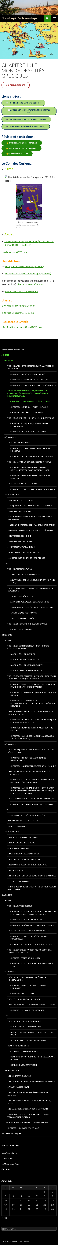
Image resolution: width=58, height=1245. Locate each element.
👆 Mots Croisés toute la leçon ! (21, 148)
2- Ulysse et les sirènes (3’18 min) (18, 312)
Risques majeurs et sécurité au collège (26, 815)
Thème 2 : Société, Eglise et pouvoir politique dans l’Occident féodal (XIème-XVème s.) (31, 677)
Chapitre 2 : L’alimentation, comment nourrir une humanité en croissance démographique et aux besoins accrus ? (32, 790)
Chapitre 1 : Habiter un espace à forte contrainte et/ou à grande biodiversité (29, 468)
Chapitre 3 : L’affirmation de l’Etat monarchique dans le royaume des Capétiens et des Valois (33, 703)
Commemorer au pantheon (23, 1065)
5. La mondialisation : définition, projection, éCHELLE (29, 1102)
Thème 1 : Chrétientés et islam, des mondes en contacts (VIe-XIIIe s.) (28, 647)
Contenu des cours (15, 85)
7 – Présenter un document (20, 541)
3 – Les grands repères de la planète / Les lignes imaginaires (29, 518)
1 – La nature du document (20, 500)
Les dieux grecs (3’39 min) (14, 252)
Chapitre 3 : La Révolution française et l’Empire (33, 925)
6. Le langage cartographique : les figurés (27, 1109)
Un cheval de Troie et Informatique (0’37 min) (28, 273)
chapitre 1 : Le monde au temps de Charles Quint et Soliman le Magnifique (33, 721)
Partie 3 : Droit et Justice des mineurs (28, 1040)
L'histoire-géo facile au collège (19, 18)
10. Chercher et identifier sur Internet (26, 558)
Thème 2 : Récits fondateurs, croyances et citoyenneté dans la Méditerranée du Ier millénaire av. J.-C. (27, 393)
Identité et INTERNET (17, 826)
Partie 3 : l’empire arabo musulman (26, 665)
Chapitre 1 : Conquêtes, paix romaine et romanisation (29, 424)
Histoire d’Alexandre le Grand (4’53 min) (21, 327)
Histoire (8, 360)
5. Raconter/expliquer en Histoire (23, 859)
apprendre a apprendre (12, 349)
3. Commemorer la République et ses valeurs (31, 607)
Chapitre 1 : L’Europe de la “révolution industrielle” (28, 937)
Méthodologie (11, 495)
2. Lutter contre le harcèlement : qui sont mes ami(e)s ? (32, 581)
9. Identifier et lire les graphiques (23, 552)
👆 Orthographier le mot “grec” (21, 143)
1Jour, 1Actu (7, 1158)
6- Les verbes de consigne (19, 536)
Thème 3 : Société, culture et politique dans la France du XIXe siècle (29, 951)
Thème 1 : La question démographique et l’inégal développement (30, 751)
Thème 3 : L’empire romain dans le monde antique (30, 418)
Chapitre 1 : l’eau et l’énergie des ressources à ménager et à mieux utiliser (32, 781)
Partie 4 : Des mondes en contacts (26, 670)
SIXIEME (5, 355)
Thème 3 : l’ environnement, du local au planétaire (31, 799)
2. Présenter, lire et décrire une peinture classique (32, 1081)
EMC (6, 563)
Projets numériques (11, 1133)
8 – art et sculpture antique (21, 547)
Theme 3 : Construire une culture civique (27, 624)
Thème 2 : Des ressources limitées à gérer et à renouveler (28, 772)
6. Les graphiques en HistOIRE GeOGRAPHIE (27, 865)
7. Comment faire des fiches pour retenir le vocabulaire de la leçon (28, 1115)
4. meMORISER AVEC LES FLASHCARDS (23, 854)
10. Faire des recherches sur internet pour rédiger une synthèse (32, 888)
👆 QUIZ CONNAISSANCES (17, 153)
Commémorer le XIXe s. (18, 1046)
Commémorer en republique (24, 1051)
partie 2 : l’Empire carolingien (24, 659)
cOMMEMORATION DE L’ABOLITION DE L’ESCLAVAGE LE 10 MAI (32, 1058)
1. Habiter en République (22, 596)
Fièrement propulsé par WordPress (15, 1241)
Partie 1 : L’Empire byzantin (23, 654)
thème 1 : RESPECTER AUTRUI (20, 569)
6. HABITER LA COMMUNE (21, 629)
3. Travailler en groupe (18, 848)
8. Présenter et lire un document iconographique (31, 876)
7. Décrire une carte (17, 870)
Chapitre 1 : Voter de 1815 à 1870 (25, 958)
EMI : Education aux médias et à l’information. (26, 1122)
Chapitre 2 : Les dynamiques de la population (31, 456)
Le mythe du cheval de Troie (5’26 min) (24, 266)
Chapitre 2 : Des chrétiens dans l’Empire (29, 432)
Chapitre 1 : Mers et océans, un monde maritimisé (28, 986)
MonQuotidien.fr (9, 1153)
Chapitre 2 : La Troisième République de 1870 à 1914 (31, 964)
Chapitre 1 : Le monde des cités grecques (30, 401)
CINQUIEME (6, 635)
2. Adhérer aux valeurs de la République (29, 602)
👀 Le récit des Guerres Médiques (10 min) (25, 126)
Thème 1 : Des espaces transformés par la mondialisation (26, 978)
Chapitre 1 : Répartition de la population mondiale (30, 449)
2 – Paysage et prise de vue (19, 511)
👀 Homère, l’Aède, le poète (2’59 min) (23, 103)
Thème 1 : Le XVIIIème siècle (19, 906)
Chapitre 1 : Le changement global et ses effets (32, 804)
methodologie (11, 1070)
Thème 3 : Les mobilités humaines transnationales (31, 1004)
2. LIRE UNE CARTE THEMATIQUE (21, 843)
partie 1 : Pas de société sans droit (26, 1026)
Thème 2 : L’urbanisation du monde (23, 999)
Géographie (10, 437)
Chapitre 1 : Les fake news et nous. (23, 1128)
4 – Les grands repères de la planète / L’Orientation (31, 525)
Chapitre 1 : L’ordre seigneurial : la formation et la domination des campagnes (32, 685)
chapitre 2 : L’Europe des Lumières (26, 920)
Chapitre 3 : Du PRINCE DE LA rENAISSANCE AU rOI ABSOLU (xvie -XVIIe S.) (32, 737)
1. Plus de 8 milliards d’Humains (25, 574)
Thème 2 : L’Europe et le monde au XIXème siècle (29, 931)
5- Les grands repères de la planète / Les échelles (30, 530)
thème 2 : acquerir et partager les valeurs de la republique (30, 589)
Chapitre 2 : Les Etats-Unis (22, 993)
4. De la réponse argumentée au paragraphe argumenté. (28, 1093)
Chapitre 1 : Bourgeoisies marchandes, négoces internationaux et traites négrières (33, 912)
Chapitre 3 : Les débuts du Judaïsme (26, 412)
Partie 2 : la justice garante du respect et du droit (31, 1033)
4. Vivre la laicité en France (23, 613)
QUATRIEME (6, 895)
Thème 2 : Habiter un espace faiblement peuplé (29, 462)
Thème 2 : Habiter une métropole (23, 484)
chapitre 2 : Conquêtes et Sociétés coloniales (32, 944)
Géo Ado (5, 1169)
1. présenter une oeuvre (19, 1076)
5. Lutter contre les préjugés (24, 618)
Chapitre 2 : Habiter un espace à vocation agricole (30, 476)
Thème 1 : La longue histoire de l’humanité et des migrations (30, 367)
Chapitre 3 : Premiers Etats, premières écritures (32, 385)
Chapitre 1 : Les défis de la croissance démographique (28, 759)
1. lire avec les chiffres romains (22, 837)
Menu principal (54, 18)
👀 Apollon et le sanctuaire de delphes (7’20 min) (29, 111)
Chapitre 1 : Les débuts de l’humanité (27, 374)
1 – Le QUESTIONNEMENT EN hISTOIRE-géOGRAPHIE (29, 506)
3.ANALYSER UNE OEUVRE (18, 1087)
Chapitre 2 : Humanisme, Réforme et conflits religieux (31, 729)
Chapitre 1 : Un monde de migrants (27, 1010)
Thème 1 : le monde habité (19, 443)
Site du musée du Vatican (30, 284)
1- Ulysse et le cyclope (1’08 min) (18, 305)
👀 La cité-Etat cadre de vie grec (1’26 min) (26, 119)
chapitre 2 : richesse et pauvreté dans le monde (33, 766)
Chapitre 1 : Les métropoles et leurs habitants (32, 489)
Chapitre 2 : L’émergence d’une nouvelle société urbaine (33, 693)
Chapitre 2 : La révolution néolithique (29, 380)
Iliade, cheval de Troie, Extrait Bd (21, 291)
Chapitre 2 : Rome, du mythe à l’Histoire (29, 407)
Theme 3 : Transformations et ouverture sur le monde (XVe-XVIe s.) (30, 712)
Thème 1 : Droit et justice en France (24, 1021)
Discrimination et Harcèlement (22, 821)
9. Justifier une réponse (18, 881)
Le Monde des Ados (10, 1164)
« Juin (4, 1217)
